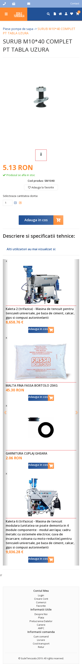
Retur (41, 647)
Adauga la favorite (42, 187)
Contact (74, 3)
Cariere (41, 624)
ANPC (41, 628)
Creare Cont (41, 598)
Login (41, 595)
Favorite (41, 605)
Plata (41, 617)
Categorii (6, 12)
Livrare (41, 640)
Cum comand (41, 636)
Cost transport (41, 643)
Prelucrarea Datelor (41, 621)
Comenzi (41, 602)
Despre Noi (41, 614)
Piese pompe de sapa (18, 29)
